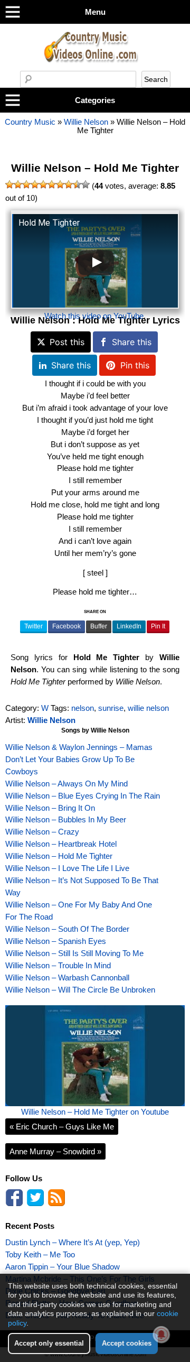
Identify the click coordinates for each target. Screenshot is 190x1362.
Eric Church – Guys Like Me (62, 1126)
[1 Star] (9, 184)
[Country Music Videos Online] (95, 68)
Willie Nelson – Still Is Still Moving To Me (74, 953)
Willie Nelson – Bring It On (50, 807)
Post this (67, 342)
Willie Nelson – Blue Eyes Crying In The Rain (82, 795)
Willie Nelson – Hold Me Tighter (95, 168)
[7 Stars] (60, 184)
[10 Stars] (85, 184)
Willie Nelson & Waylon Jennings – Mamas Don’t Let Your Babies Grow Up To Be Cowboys (79, 759)
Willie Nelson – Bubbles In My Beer (65, 819)
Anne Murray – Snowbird (55, 1151)
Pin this (134, 365)
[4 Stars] (35, 184)
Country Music (30, 121)
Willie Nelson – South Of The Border (67, 928)
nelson (82, 707)
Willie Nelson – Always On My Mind (66, 783)
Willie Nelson (86, 121)
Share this (131, 342)
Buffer (98, 626)
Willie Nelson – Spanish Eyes (55, 941)
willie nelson (148, 707)
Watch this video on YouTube (94, 315)
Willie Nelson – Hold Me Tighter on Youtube (95, 1111)
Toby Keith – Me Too (40, 1254)
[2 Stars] (18, 184)
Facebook (66, 626)
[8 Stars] (68, 184)
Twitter (33, 626)
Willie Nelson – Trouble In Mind (58, 965)
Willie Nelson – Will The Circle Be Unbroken (80, 989)
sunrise (111, 707)
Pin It (158, 626)
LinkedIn (129, 626)
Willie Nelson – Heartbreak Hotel (61, 843)
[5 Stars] (43, 184)
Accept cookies (126, 1343)
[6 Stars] (52, 184)
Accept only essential (49, 1343)
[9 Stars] (77, 184)
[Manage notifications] (161, 1334)
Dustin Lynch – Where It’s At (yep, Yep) (72, 1242)
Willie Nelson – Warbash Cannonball (67, 977)
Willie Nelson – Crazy (42, 831)
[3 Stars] (26, 184)
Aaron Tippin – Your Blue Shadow (62, 1266)
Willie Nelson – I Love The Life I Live (67, 868)
